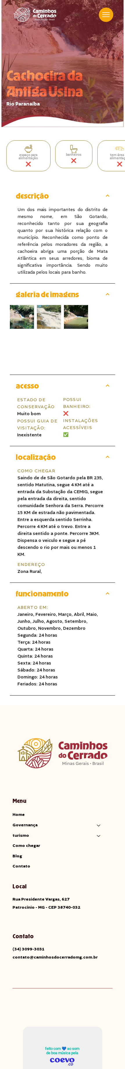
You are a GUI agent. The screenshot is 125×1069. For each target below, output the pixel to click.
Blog (17, 856)
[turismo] (99, 836)
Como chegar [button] (26, 846)
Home (18, 815)
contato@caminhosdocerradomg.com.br (55, 957)
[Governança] (99, 825)
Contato (21, 866)
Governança (25, 825)
